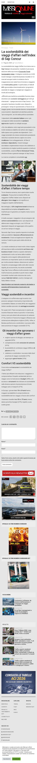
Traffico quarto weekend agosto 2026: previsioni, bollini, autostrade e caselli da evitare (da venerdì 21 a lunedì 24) (23, 652)
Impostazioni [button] (6, 759)
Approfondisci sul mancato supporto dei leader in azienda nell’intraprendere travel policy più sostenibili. (18, 287)
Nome (3, 442)
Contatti (4, 707)
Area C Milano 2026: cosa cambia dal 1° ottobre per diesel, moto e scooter (23, 632)
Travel (11, 48)
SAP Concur (15, 411)
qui (26, 157)
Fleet (15, 707)
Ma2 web (4, 719)
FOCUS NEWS (7, 595)
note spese (8, 411)
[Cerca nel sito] (33, 2)
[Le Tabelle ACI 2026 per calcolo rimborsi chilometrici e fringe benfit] (18, 682)
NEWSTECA (11, 2)
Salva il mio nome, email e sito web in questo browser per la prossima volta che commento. (18, 459)
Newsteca (4, 704)
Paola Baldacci (18, 63)
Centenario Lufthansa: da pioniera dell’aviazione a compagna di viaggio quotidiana (23, 602)
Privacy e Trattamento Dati (5, 712)
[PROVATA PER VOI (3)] (18, 509)
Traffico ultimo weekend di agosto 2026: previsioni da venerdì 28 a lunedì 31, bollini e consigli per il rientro (24, 663)
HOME (3, 2)
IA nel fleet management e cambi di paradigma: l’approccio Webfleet (23, 612)
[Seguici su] (29, 2)
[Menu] (33, 17)
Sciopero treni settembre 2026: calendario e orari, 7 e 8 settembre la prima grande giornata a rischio (24, 641)
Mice (15, 710)
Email (3, 449)
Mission (28, 704)
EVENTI (16, 712)
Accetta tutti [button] (16, 759)
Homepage (4, 48)
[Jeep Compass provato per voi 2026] (18, 487)
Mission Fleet (30, 707)
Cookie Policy (5, 717)
